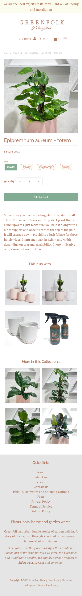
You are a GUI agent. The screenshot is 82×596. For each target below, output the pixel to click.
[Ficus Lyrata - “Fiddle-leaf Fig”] (22, 442)
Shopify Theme (61, 580)
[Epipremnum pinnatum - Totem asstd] (59, 402)
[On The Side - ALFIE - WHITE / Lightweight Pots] (59, 304)
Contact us (41, 487)
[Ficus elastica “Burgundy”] (59, 442)
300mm (66, 167)
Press (41, 496)
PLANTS (18, 52)
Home (7, 52)
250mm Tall (46, 167)
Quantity (9, 181)
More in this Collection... (41, 361)
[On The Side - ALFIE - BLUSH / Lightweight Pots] (22, 304)
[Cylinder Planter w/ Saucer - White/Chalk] (22, 345)
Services (41, 482)
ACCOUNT (25, 39)
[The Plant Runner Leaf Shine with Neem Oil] (59, 345)
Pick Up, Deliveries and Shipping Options (41, 492)
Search (40, 472)
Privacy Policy (41, 501)
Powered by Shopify (48, 585)
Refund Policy (40, 511)
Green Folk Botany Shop (40, 580)
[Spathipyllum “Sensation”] (22, 402)
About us (41, 477)
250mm (27, 167)
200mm (11, 167)
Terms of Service (41, 506)
